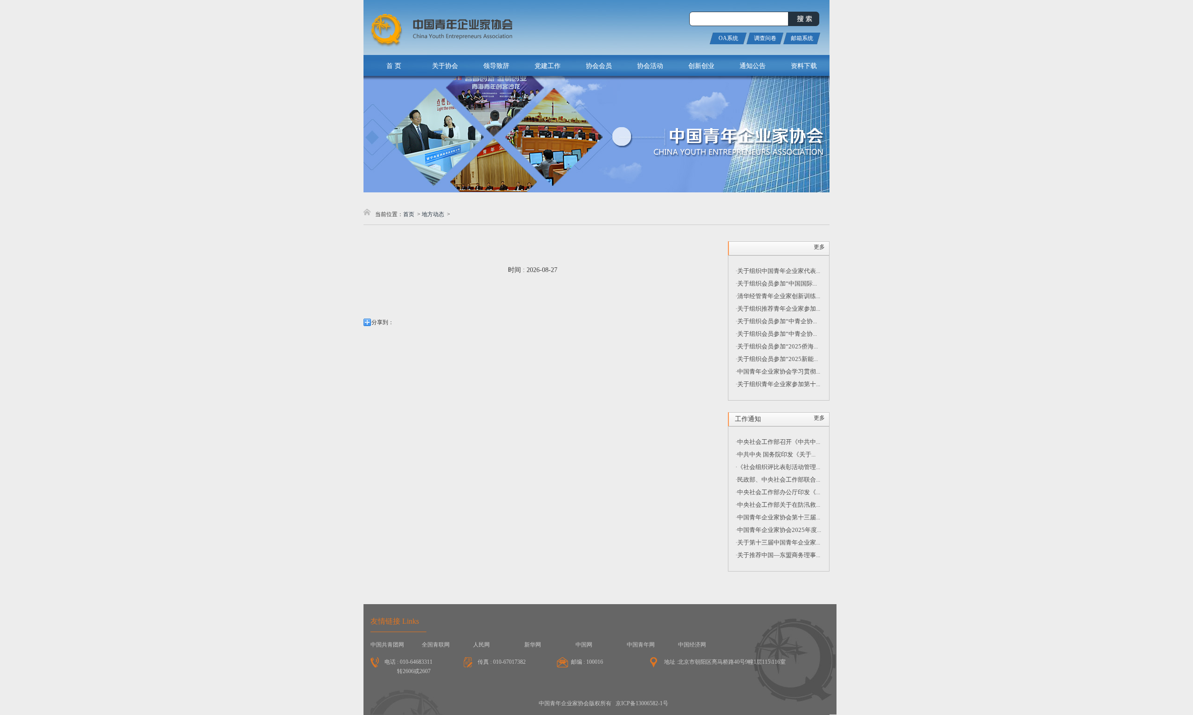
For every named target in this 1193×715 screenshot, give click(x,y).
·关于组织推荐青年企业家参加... (777, 308)
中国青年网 (641, 644)
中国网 (584, 644)
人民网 (481, 644)
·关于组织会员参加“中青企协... (776, 321)
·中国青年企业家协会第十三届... (777, 517)
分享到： (382, 322)
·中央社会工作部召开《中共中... (777, 441)
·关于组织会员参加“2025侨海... (776, 346)
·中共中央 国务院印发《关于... (775, 454)
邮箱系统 (802, 38)
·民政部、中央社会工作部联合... (777, 479)
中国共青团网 (387, 644)
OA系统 (728, 38)
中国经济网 (692, 644)
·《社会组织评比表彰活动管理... (777, 466)
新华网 (532, 644)
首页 (408, 214)
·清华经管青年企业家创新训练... (777, 296)
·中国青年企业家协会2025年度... (778, 529)
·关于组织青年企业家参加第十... (777, 384)
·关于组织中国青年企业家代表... (777, 270)
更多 (819, 247)
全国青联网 (436, 644)
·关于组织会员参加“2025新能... (776, 358)
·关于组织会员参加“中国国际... (776, 283)
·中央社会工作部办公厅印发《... (777, 492)
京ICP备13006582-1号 (642, 703)
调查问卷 (765, 38)
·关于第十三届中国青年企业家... (777, 542)
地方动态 (433, 214)
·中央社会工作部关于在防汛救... (777, 504)
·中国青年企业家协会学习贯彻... (777, 371)
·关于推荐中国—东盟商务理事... (777, 555)
